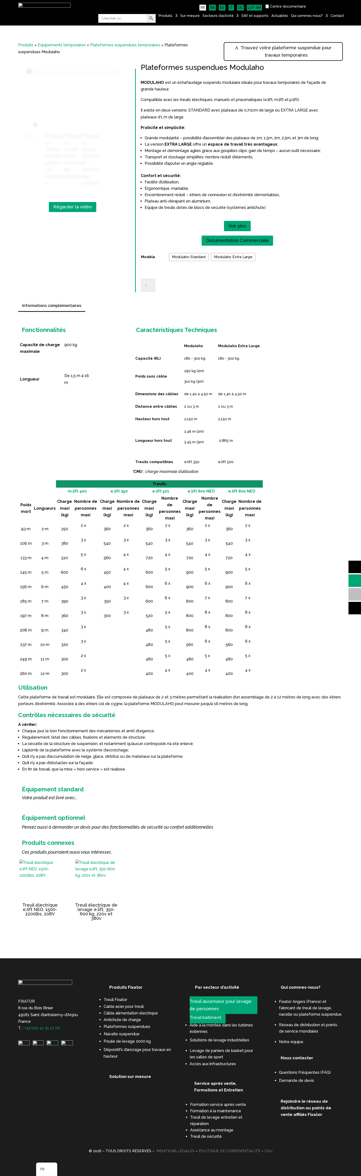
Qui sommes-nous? (307, 16)
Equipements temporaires (62, 45)
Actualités (279, 16)
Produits (165, 16)
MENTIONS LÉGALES (175, 1151)
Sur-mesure (190, 16)
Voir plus (237, 225)
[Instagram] (38, 1044)
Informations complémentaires (51, 305)
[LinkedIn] (24, 1044)
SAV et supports (254, 16)
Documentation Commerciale (237, 240)
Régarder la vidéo (72, 206)
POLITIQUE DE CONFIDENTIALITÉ (229, 1151)
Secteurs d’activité (218, 16)
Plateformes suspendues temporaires (125, 45)
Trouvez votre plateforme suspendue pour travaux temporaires (286, 51)
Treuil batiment (205, 1017)
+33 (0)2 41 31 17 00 (42, 1028)
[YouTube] (52, 1044)
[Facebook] (67, 1044)
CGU (268, 1151)
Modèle (148, 257)
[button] (46, 1169)
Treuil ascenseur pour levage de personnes (220, 1005)
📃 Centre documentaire (285, 6)
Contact (337, 16)
